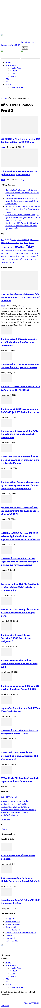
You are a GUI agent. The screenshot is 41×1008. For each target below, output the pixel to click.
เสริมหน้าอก (5, 819)
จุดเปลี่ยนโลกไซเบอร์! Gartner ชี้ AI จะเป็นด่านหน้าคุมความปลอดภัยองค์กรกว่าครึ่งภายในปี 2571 (20, 511)
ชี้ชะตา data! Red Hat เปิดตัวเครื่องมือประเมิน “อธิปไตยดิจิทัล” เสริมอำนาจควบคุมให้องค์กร (20, 587)
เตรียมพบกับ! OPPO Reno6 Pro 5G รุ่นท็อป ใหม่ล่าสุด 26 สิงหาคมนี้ (19, 173)
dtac (21, 243)
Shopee (12, 253)
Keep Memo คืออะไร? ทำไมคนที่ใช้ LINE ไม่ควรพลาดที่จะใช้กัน (20, 902)
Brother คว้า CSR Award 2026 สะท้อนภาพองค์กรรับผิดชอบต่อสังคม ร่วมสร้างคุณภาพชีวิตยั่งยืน (21, 226)
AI (5, 239)
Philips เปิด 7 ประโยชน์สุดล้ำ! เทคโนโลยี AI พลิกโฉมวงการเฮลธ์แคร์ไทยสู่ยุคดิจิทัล (20, 613)
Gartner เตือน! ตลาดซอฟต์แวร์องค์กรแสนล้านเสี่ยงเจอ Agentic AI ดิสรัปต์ (20, 366)
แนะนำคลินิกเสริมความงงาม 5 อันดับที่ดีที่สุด (18, 809)
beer (3, 147)
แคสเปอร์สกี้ (34, 259)
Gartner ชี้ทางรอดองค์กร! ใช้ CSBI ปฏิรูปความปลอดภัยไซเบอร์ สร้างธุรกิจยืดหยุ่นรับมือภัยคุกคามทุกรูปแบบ (19, 562)
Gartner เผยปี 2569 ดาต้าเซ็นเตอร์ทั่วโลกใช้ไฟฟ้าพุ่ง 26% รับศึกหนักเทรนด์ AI (20, 410)
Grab (11, 247)
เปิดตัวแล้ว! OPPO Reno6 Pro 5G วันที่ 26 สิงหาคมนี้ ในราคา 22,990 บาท (20, 140)
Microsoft (16, 251)
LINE (11, 250)
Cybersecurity (34, 240)
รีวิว (6, 81)
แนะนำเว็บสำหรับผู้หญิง (10, 815)
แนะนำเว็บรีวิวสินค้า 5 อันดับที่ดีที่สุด (15, 807)
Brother (14, 240)
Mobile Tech (15, 68)
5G (2, 239)
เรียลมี (11, 260)
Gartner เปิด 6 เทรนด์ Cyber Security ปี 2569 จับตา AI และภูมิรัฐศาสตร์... (16, 638)
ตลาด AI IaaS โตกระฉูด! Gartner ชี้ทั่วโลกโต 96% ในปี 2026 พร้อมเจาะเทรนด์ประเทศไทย (20, 297)
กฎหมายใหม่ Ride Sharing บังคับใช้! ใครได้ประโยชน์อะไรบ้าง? (20, 710)
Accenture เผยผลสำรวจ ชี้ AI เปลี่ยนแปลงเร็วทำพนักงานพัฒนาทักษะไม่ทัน (19, 663)
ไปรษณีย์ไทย (6, 262)
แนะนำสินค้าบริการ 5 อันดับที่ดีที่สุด (14, 804)
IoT (23, 247)
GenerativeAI (5, 247)
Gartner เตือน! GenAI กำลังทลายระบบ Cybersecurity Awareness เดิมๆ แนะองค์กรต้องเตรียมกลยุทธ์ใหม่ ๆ (20, 485)
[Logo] (11, 58)
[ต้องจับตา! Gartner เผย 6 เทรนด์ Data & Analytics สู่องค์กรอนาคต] (6, 381)
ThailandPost (22, 253)
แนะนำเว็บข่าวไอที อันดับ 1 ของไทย (14, 812)
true (7, 256)
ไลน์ (13, 263)
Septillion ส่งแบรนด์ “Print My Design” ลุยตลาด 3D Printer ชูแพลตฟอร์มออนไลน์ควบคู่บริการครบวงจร (22, 217)
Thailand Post (33, 253)
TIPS (7, 79)
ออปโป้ (6, 260)
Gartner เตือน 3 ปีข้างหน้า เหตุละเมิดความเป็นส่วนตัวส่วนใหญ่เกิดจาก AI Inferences (19, 342)
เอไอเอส (22, 259)
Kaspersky (5, 250)
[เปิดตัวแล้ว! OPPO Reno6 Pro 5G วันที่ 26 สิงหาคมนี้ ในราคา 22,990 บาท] (19, 133)
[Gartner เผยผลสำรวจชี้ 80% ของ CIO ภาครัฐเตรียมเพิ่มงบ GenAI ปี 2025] (6, 680)
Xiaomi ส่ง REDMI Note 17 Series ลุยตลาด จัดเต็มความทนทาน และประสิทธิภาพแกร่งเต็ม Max (21, 201)
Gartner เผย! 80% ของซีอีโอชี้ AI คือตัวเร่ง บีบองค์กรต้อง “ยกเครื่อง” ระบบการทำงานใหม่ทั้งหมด (20, 460)
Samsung (5, 253)
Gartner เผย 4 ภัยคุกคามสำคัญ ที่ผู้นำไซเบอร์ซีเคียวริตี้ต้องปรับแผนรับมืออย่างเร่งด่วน (19, 434)
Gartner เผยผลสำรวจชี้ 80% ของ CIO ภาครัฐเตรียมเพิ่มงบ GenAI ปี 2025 (20, 687)
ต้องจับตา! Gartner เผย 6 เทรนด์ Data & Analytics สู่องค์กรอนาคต (20, 388)
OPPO (25, 251)
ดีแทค (32, 256)
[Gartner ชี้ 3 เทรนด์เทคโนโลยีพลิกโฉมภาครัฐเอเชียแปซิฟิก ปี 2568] (6, 725)
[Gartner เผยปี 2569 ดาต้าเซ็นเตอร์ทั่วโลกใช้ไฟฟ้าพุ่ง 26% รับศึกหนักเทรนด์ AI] (6, 403)
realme (30, 250)
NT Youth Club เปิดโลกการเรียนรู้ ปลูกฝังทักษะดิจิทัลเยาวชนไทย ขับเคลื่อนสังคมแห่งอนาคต (22, 209)
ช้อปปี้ (23, 256)
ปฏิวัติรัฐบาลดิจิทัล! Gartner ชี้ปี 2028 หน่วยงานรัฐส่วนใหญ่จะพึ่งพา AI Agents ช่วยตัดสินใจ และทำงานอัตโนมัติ (20, 536)
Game (12, 73)
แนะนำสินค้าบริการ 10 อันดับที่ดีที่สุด (15, 801)
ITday (29, 246)
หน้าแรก (4, 98)
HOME (8, 62)
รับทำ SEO (25, 997)
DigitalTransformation (11, 243)
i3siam (4, 829)
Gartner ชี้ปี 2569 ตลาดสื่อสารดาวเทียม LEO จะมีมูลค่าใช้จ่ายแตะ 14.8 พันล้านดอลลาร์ (19, 756)
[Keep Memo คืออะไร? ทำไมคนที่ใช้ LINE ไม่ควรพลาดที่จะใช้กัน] (6, 895)
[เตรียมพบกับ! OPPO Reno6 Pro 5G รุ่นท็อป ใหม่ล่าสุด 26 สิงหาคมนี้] (19, 166)
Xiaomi (12, 256)
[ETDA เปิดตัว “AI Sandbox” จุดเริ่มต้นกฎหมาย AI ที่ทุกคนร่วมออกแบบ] (6, 773)
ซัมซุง (27, 256)
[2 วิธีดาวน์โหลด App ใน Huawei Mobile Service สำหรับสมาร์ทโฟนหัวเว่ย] (6, 873)
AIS (9, 239)
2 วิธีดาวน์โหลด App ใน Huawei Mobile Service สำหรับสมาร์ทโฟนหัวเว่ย (20, 879)
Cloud (19, 240)
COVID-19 (25, 240)
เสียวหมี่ (16, 260)
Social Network (16, 87)
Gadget (13, 71)
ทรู (35, 256)
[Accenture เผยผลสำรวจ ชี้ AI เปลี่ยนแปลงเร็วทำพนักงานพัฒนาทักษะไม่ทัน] (6, 655)
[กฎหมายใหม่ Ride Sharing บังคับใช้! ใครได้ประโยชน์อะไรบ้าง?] (6, 703)
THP (3, 256)
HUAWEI (18, 247)
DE (2, 243)
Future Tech (10, 65)
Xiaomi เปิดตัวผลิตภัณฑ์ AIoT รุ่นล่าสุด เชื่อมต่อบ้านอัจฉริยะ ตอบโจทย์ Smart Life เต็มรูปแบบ (22, 193)
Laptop (13, 76)
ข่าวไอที (8, 84)
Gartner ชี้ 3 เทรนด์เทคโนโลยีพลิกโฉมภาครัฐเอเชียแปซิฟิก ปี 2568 (19, 732)
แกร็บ (28, 260)
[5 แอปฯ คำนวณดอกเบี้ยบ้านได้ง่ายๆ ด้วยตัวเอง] (6, 850)
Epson (26, 243)
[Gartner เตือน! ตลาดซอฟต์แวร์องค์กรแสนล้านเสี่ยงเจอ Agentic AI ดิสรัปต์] (6, 359)
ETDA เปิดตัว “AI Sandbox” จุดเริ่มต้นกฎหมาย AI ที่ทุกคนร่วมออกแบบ (20, 780)
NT (21, 250)
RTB (34, 251)
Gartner (31, 243)
